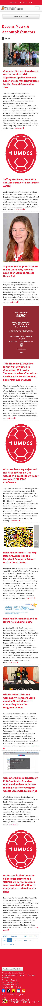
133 (20, 940)
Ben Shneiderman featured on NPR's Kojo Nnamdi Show (20, 620)
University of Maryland (21, 2)
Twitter (8, 990)
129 (36, 936)
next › (5, 944)
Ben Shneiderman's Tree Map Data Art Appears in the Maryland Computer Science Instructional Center (20, 557)
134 (25, 940)
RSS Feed (23, 990)
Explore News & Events (21, 17)
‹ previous (13, 936)
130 (4, 940)
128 (30, 936)
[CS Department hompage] (21, 1000)
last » (12, 944)
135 (30, 940)
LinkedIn (18, 990)
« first (5, 936)
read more (19, 128)
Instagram (13, 990)
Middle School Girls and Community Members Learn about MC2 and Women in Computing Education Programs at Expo (19, 701)
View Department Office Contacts (12, 969)
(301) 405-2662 (16, 987)
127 (25, 936)
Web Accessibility (8, 995)
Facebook (3, 990)
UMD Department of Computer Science (17, 8)
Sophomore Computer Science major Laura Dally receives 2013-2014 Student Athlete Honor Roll (20, 271)
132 (14, 940)
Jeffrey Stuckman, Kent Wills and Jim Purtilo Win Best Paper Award (21, 182)
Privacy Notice (20, 995)
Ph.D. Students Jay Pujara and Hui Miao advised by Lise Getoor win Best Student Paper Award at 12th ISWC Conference (20, 476)
